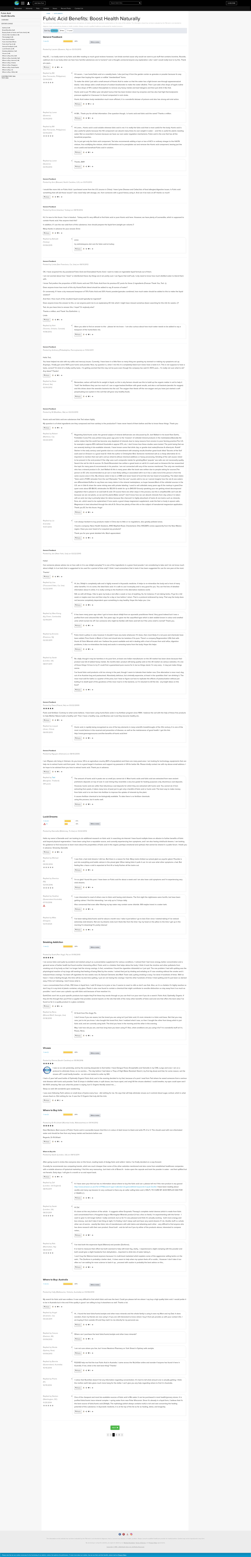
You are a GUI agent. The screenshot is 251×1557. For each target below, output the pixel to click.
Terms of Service (141, 1543)
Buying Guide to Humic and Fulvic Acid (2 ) (15, 32)
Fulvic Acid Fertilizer (8, 39)
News (55, 8)
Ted (53, 777)
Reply (47, 67)
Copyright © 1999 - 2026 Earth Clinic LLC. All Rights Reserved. (125, 1547)
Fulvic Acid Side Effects (9, 42)
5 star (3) (46, 41)
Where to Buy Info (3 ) (9, 56)
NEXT (114, 1428)
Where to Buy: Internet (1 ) (10, 60)
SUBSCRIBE (231, 3)
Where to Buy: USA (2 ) (9, 72)
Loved (70, 30)
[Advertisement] (102, 1470)
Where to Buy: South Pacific (10, 67)
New (62, 30)
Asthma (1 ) (6, 28)
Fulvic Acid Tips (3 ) (8, 44)
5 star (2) (46, 821)
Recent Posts (66, 8)
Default (55, 30)
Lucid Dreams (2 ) (8, 49)
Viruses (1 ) (6, 53)
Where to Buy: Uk (7, 70)
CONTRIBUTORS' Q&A (8, 76)
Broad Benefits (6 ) (8, 30)
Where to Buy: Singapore (9, 65)
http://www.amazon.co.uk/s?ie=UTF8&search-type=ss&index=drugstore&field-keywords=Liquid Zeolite (115, 1187)
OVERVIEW (5, 20)
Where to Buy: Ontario (9, 63)
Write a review (95, 42)
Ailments (29, 8)
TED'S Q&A (5, 78)
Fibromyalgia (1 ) (7, 37)
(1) (47, 824)
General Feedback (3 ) (9, 46)
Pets (38, 8)
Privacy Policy (153, 1543)
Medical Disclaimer (129, 1543)
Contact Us (79, 8)
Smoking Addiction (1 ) (9, 51)
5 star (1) (46, 946)
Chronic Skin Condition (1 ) (10, 35)
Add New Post (39, 3)
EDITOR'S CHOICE (7, 24)
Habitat (46, 8)
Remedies (18, 8)
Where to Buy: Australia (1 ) (11, 58)
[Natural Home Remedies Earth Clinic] (17, 3)
